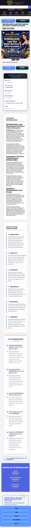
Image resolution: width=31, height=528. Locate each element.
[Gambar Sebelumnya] (2, 44)
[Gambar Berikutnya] (28, 44)
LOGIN (8, 20)
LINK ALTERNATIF (16, 520)
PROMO (16, 507)
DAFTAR (22, 20)
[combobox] (14, 7)
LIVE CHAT (16, 523)
